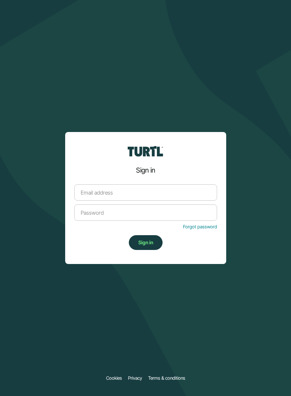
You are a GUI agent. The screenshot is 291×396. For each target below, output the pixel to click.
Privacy (135, 378)
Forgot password (200, 227)
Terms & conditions (166, 378)
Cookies (114, 378)
